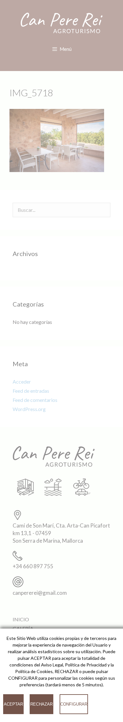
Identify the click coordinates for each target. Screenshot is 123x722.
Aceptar (13, 704)
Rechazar (41, 704)
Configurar (73, 704)
